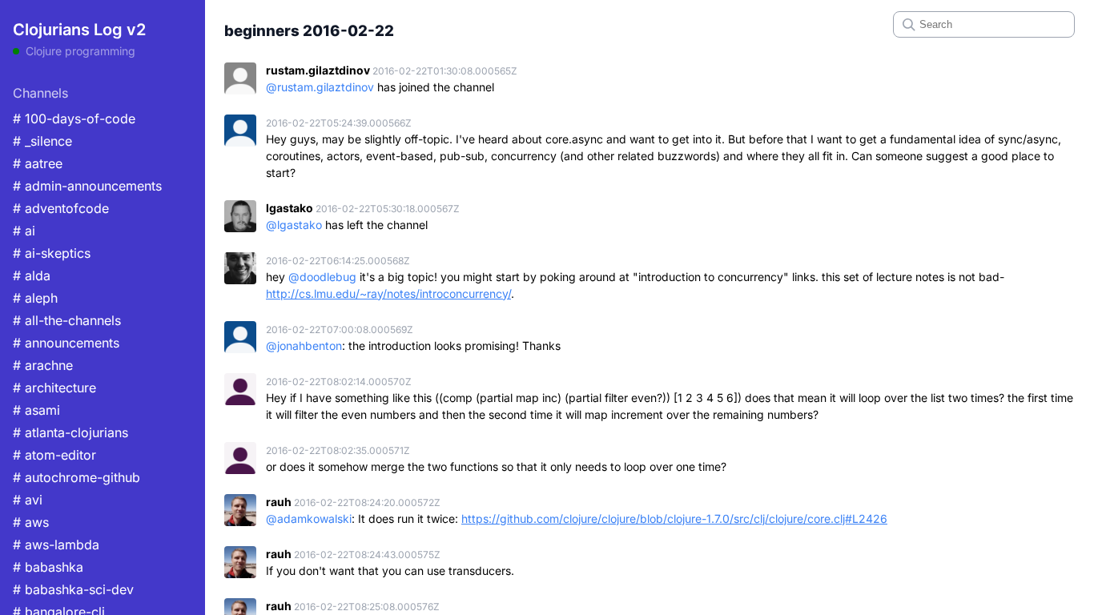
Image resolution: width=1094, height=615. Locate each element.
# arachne (43, 365)
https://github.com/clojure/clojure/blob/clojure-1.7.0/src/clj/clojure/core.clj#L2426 (674, 518)
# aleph (35, 298)
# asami (36, 410)
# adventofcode (61, 208)
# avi (27, 500)
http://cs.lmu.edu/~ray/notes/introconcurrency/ (388, 293)
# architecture (54, 388)
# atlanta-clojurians (70, 432)
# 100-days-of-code (74, 119)
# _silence (42, 141)
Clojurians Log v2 (79, 29)
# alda (31, 275)
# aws (31, 522)
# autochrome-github (76, 477)
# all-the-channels (67, 320)
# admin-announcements (87, 186)
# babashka (48, 567)
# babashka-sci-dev (73, 589)
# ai (24, 231)
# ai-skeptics (51, 253)
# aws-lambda (56, 545)
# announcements (66, 343)
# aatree (37, 163)
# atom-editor (54, 455)
